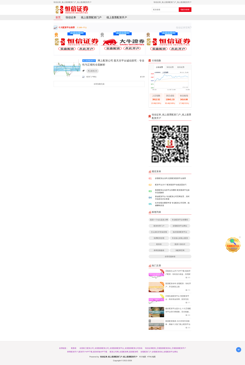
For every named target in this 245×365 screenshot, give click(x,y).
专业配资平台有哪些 (180, 219)
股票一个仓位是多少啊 (159, 219)
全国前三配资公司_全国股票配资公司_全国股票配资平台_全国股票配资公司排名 (111, 348)
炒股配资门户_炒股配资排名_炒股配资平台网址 (159, 351)
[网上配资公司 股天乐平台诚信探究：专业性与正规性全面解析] (67, 68)
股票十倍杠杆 (180, 244)
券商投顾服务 (159, 250)
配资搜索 (185, 10)
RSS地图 (142, 356)
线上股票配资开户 (117, 17)
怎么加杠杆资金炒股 (159, 232)
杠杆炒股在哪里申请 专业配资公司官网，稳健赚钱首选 (172, 204)
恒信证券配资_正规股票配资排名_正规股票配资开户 (165, 348)
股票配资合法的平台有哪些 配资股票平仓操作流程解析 (172, 191)
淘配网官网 (179, 250)
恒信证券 (71, 17)
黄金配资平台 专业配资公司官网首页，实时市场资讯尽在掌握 (172, 197)
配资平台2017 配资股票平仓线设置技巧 (170, 184)
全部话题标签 (170, 256)
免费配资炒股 (159, 238)
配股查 (73, 348)
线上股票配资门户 (91, 17)
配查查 (159, 244)
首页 (58, 17)
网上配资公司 (92, 71)
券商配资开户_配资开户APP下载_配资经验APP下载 (87, 351)
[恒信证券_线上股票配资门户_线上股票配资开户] (72, 9)
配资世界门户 (159, 226)
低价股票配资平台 (180, 232)
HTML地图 (151, 356)
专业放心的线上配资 (180, 238)
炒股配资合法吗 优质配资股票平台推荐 (170, 178)
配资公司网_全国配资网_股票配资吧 (124, 351)
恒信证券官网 (183, 27)
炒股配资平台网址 (180, 226)
